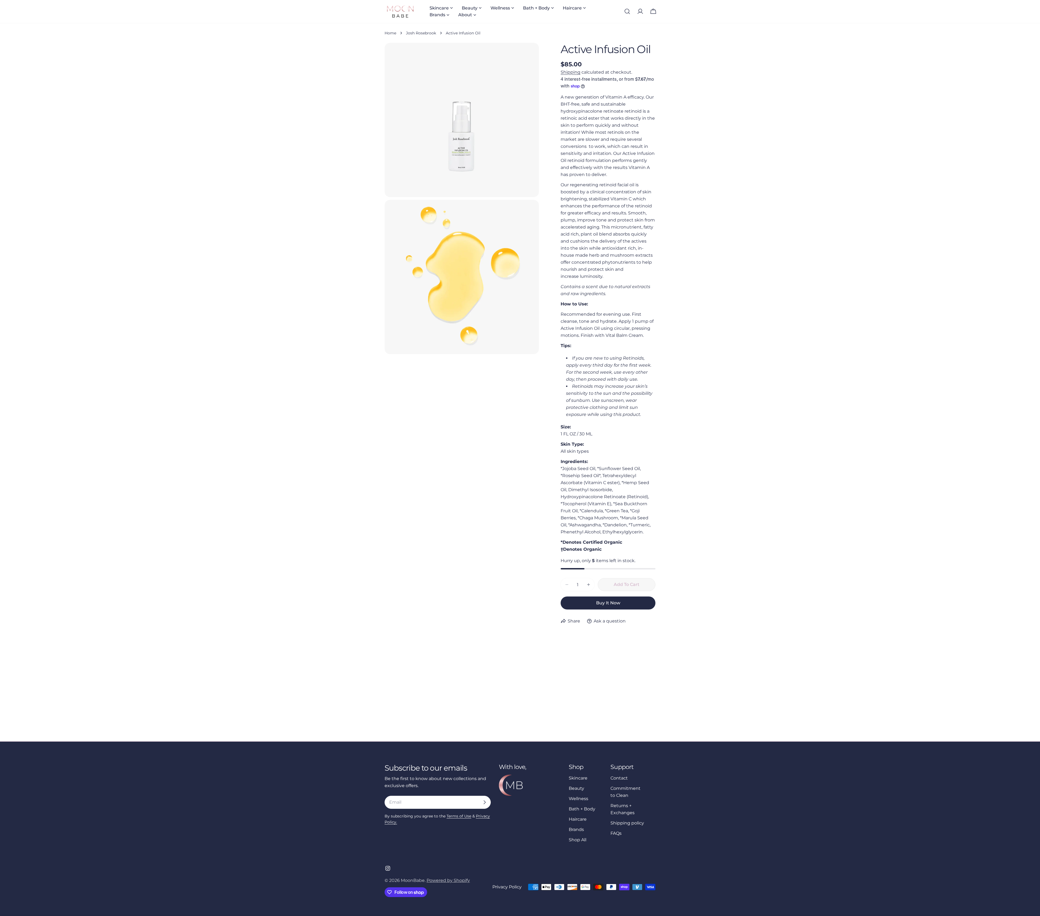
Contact (619, 778)
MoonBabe (413, 880)
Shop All (577, 839)
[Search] (627, 11)
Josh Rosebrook (421, 33)
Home (390, 33)
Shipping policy (627, 823)
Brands (576, 829)
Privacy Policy (507, 886)
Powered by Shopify (448, 880)
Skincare (578, 778)
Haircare (578, 819)
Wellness (578, 798)
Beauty (576, 788)
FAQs (616, 833)
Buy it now (608, 602)
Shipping (570, 72)
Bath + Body (582, 808)
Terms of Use (459, 816)
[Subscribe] (484, 802)
